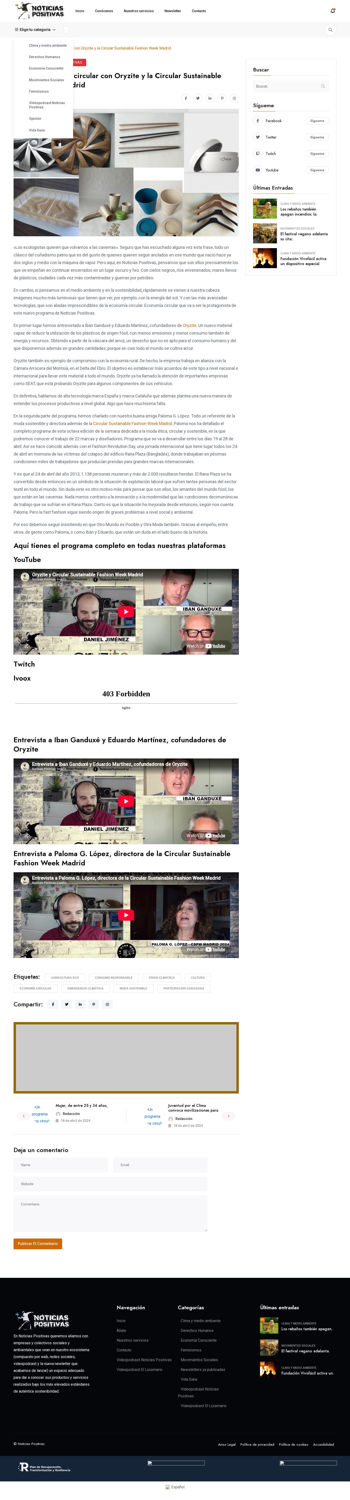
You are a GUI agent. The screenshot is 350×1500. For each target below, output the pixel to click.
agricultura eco (65, 977)
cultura (198, 977)
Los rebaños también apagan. (306, 1329)
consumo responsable (114, 977)
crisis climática (162, 977)
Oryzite (189, 325)
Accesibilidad (323, 1444)
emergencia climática (86, 988)
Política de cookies (293, 1444)
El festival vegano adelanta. (305, 1351)
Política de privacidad (257, 1444)
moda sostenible (133, 988)
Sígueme (317, 120)
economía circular (35, 988)
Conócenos (104, 11)
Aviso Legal (227, 1444)
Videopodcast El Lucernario (139, 1369)
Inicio (79, 11)
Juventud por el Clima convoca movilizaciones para (193, 1108)
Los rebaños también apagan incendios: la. (298, 211)
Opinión (35, 118)
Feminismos (39, 91)
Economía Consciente (46, 68)
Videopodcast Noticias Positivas (47, 105)
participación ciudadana (184, 988)
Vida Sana (37, 130)
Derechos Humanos (44, 57)
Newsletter (173, 11)
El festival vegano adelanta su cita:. (304, 236)
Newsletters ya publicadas (203, 1369)
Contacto (199, 11)
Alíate (121, 1330)
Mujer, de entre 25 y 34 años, (82, 1105)
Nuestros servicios (139, 11)
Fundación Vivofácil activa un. (307, 1373)
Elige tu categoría (35, 29)
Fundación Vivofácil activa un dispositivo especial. (303, 261)
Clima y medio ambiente (48, 45)
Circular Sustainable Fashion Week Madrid (132, 423)
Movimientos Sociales (46, 80)
